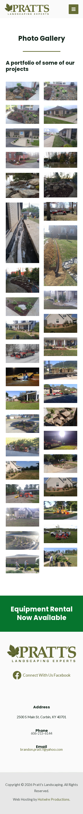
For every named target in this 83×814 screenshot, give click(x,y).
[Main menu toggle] (73, 9)
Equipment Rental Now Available (42, 614)
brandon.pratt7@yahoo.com (41, 749)
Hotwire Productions (53, 799)
